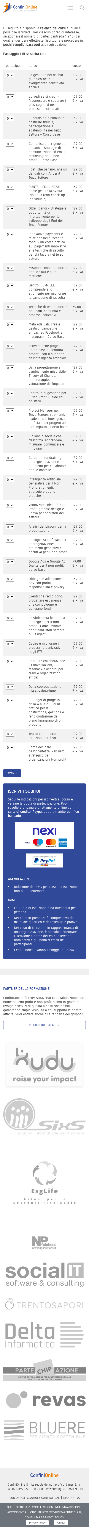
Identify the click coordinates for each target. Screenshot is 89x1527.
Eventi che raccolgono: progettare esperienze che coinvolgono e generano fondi (46, 602)
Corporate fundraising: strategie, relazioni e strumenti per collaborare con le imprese (48, 464)
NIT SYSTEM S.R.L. (73, 1489)
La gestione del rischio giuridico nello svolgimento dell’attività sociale (46, 81)
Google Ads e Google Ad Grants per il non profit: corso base (47, 565)
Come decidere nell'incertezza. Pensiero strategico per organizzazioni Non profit (47, 753)
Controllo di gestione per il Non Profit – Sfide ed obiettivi (47, 397)
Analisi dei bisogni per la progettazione (47, 528)
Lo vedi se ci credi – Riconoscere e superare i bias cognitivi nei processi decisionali (47, 102)
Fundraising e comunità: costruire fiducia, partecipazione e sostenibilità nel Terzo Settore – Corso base (47, 126)
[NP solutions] (44, 1243)
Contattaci (17, 1497)
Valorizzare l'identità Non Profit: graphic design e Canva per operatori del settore (47, 511)
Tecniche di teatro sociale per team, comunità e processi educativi (48, 311)
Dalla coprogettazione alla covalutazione (45, 689)
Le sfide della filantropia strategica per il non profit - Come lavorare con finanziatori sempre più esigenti (47, 626)
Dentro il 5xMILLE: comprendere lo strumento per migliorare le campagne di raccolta (47, 291)
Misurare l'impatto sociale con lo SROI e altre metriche (48, 272)
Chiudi (61, 1522)
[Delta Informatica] (44, 1335)
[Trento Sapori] (44, 1304)
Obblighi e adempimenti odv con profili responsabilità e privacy (47, 583)
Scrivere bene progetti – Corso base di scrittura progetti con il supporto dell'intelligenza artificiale (48, 352)
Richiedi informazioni (44, 1025)
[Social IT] (44, 1274)
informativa (71, 1497)
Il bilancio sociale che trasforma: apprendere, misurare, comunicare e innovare (46, 442)
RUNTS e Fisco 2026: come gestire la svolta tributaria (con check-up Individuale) (47, 193)
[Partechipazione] (44, 1370)
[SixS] (44, 1116)
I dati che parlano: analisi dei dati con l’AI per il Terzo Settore (48, 173)
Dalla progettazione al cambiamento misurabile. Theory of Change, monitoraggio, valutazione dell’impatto (48, 375)
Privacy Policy (37, 1522)
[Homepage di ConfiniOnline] (44, 1475)
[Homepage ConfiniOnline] (20, 8)
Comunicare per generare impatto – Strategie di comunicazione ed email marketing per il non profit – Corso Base (47, 152)
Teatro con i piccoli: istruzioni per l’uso (43, 736)
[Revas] (44, 1400)
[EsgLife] (44, 1184)
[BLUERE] (44, 1430)
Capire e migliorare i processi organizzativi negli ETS (45, 647)
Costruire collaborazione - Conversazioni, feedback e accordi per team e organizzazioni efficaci (47, 669)
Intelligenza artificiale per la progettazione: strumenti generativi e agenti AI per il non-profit (48, 546)
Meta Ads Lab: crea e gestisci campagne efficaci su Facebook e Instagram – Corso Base (46, 330)
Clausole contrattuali (43, 1497)
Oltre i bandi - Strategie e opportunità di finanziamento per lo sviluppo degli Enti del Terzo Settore (47, 216)
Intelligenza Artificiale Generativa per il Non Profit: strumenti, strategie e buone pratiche (45, 487)
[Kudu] (44, 1065)
